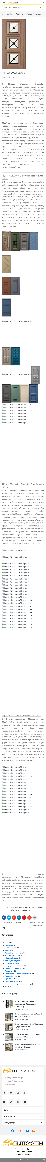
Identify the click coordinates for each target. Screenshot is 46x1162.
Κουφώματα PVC (11, 963)
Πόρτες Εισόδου (11, 976)
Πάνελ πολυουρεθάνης (14, 968)
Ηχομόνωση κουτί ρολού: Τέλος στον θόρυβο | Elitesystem (28, 1025)
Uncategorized (10, 948)
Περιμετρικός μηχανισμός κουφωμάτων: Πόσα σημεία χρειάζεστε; (25, 1004)
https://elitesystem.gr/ (15, 1081)
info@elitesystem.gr (15, 1078)
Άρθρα (7, 950)
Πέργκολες (9, 971)
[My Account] (43, 2)
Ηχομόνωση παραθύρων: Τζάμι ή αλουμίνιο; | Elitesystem (27, 1046)
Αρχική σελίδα (7, 14)
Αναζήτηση (41, 7)
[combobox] (20, 7)
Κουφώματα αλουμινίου (14, 966)
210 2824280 (12, 1084)
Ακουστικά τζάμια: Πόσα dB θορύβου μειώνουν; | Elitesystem (28, 1035)
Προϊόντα (19, 14)
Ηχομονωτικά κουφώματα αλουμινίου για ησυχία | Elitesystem (29, 1015)
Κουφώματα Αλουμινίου (11, 922)
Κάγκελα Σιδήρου (11, 958)
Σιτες (7, 986)
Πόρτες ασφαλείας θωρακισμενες (18, 973)
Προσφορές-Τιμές (12, 981)
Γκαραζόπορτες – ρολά (14, 953)
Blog (6, 943)
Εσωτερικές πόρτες (12, 955)
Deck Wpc (9, 945)
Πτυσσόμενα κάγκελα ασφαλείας (18, 984)
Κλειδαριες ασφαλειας (13, 961)
